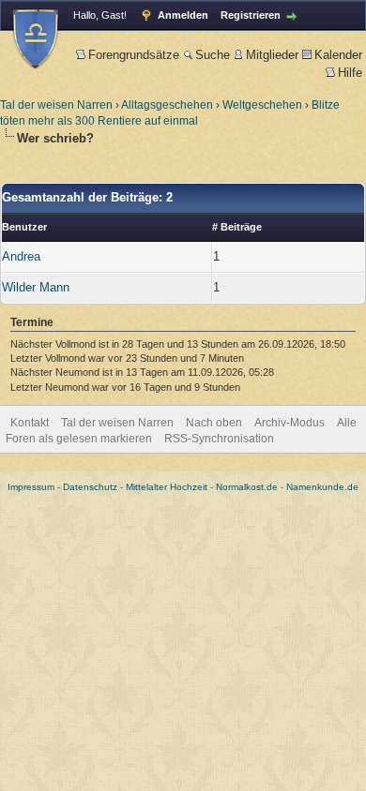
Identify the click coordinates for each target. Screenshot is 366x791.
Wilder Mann (35, 287)
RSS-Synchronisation (219, 438)
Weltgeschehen (262, 105)
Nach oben (214, 422)
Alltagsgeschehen (167, 105)
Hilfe (350, 73)
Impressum (31, 487)
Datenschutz (90, 487)
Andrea (21, 256)
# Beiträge (237, 226)
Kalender (338, 55)
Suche (212, 55)
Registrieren (251, 15)
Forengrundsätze (133, 55)
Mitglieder (272, 55)
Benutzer (24, 226)
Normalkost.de (247, 487)
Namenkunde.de (322, 487)
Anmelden (183, 15)
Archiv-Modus (289, 422)
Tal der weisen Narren (56, 105)
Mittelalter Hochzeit (166, 487)
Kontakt (29, 422)
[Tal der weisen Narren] (35, 38)
